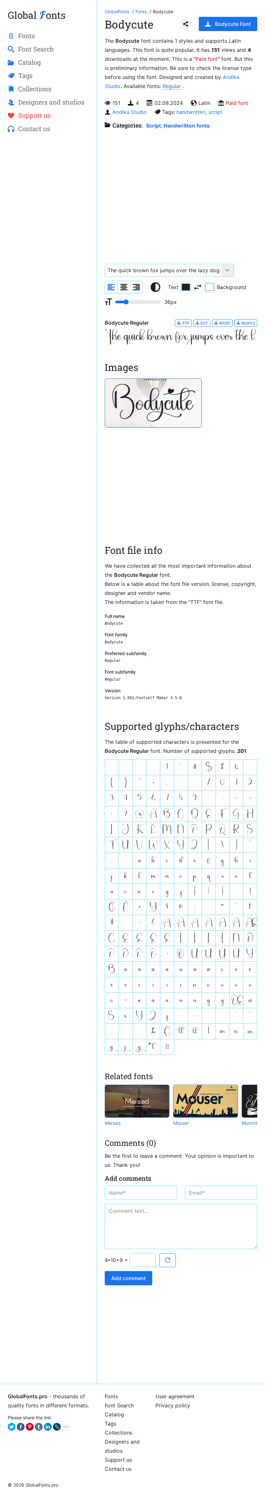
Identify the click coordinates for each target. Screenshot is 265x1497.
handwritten (191, 112)
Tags (110, 1423)
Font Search (119, 1405)
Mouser (181, 1123)
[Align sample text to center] (123, 287)
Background (231, 287)
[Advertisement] (48, 186)
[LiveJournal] (57, 1427)
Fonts (111, 1396)
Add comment (128, 1278)
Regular (173, 86)
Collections (118, 1432)
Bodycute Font (233, 24)
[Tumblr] (39, 1427)
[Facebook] (21, 1427)
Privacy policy (172, 1405)
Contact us (118, 1469)
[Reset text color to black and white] (155, 287)
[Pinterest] (30, 1427)
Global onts (37, 15)
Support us (118, 1460)
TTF (185, 323)
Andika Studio (129, 112)
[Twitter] (12, 1427)
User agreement (175, 1396)
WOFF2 (247, 323)
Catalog (114, 1414)
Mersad (113, 1123)
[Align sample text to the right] (136, 287)
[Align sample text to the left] (111, 287)
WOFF (224, 323)
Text (173, 287)
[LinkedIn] (48, 1427)
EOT (203, 323)
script (215, 112)
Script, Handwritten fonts (178, 125)
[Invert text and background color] (198, 287)
